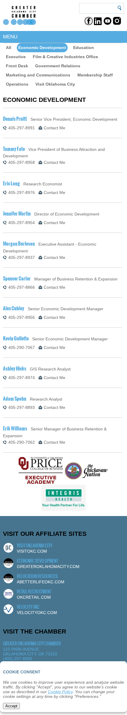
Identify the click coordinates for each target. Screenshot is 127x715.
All (8, 47)
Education (83, 47)
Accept (11, 706)
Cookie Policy (60, 691)
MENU (10, 37)
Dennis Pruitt (15, 118)
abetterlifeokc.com (40, 581)
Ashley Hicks (14, 368)
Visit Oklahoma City (55, 84)
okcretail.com (34, 597)
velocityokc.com (37, 612)
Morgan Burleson (19, 243)
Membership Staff (95, 75)
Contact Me (54, 127)
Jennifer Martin (17, 213)
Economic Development (42, 47)
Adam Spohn (14, 398)
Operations (17, 84)
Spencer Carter (17, 278)
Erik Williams (15, 428)
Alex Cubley (13, 308)
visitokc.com (32, 551)
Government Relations (57, 65)
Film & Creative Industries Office (65, 56)
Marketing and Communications (38, 75)
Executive (16, 56)
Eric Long (11, 183)
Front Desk (17, 65)
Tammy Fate (14, 148)
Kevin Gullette (16, 338)
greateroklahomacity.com (48, 566)
